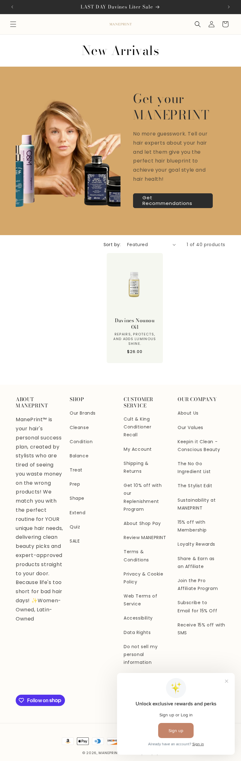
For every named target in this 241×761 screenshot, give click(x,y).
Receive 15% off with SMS (201, 629)
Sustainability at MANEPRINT (197, 504)
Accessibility (138, 618)
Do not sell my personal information (141, 654)
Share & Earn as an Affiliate (196, 562)
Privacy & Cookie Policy (143, 578)
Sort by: (112, 244)
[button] (13, 24)
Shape (77, 498)
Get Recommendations (167, 200)
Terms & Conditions (136, 556)
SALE (75, 541)
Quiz (75, 527)
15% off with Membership (192, 526)
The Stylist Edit (195, 486)
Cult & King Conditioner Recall (138, 427)
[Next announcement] (229, 7)
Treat (76, 470)
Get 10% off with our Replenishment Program (143, 497)
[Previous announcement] (12, 7)
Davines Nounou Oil (134, 323)
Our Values (190, 427)
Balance (79, 456)
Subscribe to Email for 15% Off (197, 606)
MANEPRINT (109, 752)
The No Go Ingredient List (194, 467)
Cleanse (79, 427)
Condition (81, 441)
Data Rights (137, 632)
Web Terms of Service (140, 600)
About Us (188, 413)
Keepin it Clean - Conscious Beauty (199, 445)
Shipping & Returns (136, 467)
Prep (75, 484)
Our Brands (83, 413)
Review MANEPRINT (145, 537)
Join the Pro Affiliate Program (198, 584)
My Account (138, 449)
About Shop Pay (142, 523)
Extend (78, 513)
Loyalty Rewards (196, 544)
